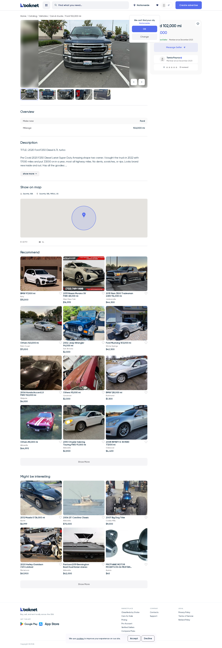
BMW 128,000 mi (114, 392)
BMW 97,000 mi (27, 293)
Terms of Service (185, 616)
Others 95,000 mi (72, 392)
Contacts (154, 612)
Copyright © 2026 (27, 644)
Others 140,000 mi (29, 343)
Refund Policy (184, 620)
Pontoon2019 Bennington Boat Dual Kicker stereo (76, 565)
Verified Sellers (128, 627)
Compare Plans (128, 631)
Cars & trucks (56, 16)
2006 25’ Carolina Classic (76, 517)
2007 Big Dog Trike (115, 517)
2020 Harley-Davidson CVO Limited (31, 565)
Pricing (124, 620)
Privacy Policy (184, 612)
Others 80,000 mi (29, 442)
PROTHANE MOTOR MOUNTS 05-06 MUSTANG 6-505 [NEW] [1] (119, 567)
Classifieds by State (130, 612)
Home (23, 16)
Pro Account (126, 623)
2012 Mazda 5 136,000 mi (32, 517)
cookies (80, 638)
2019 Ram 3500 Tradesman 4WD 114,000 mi (119, 294)
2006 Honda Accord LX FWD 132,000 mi (32, 393)
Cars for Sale (127, 616)
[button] (141, 5)
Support (153, 616)
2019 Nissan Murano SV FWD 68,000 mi (74, 294)
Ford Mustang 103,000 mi (118, 343)
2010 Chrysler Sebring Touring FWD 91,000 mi (74, 443)
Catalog (32, 16)
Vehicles (43, 16)
